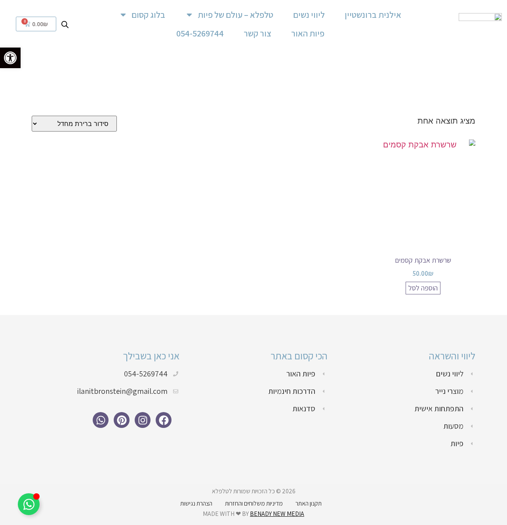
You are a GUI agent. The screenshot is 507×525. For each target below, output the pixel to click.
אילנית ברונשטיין (373, 14)
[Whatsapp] (101, 420)
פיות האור (307, 33)
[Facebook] (164, 420)
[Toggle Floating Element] (29, 504)
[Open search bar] (65, 24)
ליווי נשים (309, 14)
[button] (10, 58)
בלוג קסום (148, 14)
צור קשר (257, 33)
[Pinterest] (122, 420)
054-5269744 (200, 33)
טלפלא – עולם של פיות (235, 14)
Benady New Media (277, 514)
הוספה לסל (423, 287)
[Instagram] (143, 420)
